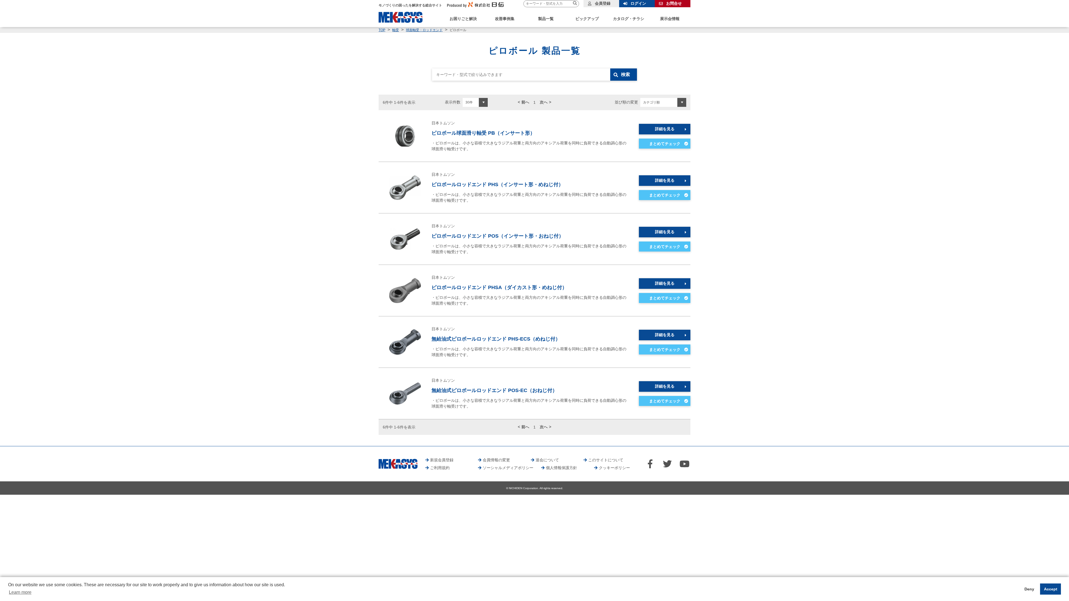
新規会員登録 (441, 460)
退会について (547, 460)
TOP (382, 30)
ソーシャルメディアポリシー (508, 468)
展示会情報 (670, 18)
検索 (625, 74)
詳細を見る (665, 129)
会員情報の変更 (496, 460)
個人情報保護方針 (561, 468)
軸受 (395, 30)
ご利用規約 (440, 468)
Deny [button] (1029, 589)
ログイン (638, 3)
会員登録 (602, 3)
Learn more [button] (20, 592)
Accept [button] (1050, 589)
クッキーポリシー (614, 468)
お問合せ (674, 3)
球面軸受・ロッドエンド (424, 30)
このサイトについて (605, 460)
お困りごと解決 (463, 18)
